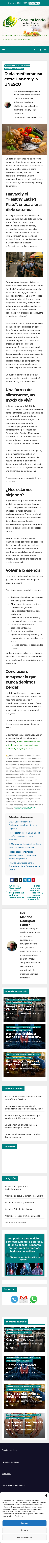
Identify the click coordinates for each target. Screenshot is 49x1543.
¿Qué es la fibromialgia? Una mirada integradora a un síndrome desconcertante (16, 892)
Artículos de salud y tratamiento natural (23, 999)
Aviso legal (6, 1474)
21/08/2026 (14, 1372)
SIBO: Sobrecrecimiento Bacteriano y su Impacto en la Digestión (23, 825)
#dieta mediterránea (23, 102)
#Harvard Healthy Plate (25, 110)
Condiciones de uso (10, 1450)
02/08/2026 (14, 1430)
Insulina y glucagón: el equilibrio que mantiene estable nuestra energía (24, 1064)
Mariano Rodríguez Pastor (28, 91)
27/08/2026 (14, 1344)
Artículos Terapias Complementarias (22, 1216)
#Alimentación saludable (28, 94)
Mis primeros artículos (14, 68)
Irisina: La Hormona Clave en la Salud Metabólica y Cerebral (22, 1009)
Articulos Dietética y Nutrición (17, 65)
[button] (45, 1495)
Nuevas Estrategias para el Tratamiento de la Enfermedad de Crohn (24, 866)
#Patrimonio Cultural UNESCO (28, 117)
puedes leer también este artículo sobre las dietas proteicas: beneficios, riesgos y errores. (23, 745)
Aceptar (24, 1523)
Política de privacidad (10, 1462)
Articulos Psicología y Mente (19, 1209)
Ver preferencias (24, 1537)
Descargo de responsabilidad (14, 1485)
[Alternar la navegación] (45, 50)
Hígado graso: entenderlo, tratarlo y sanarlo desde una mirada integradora (22, 855)
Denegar (24, 1530)
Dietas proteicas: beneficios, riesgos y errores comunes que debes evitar (33, 893)
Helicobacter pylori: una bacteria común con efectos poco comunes (24, 836)
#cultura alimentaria (23, 98)
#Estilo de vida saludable (25, 106)
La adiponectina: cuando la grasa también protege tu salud (24, 1425)
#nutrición (18, 113)
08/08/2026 (14, 1401)
